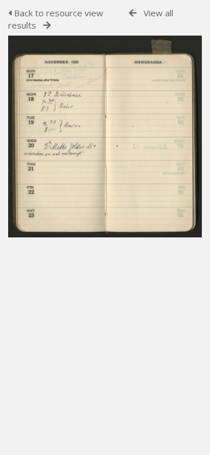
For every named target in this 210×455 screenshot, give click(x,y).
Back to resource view (57, 13)
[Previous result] (132, 13)
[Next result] (47, 25)
